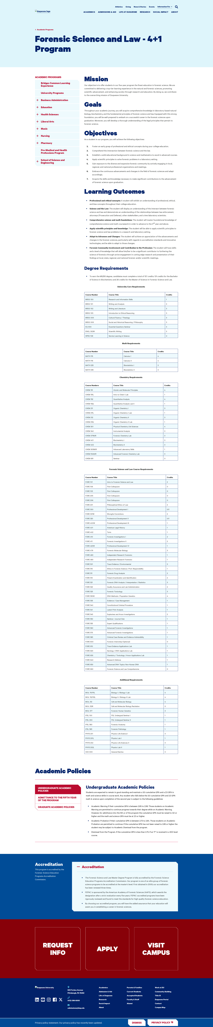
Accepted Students (134, 995)
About (174, 12)
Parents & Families (134, 987)
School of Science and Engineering (53, 161)
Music (44, 128)
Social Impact (160, 12)
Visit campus (156, 949)
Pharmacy (46, 142)
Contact (158, 1003)
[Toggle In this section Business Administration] (37, 100)
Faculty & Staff (133, 999)
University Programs (52, 92)
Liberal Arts (47, 121)
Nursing (45, 135)
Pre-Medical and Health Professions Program (54, 151)
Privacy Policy (160, 1022)
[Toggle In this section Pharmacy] (37, 143)
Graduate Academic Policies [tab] (56, 807)
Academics (89, 12)
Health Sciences (50, 114)
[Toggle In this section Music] (37, 128)
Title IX (158, 995)
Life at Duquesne (128, 12)
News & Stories (140, 7)
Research (145, 12)
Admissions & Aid (107, 12)
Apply (107, 948)
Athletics (119, 7)
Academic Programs (45, 29)
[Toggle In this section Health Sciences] (37, 114)
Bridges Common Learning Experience (55, 84)
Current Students (134, 991)
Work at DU (159, 987)
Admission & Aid (105, 991)
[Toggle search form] (176, 6)
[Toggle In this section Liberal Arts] (37, 121)
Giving (128, 7)
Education (46, 107)
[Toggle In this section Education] (37, 107)
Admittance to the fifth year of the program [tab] (57, 799)
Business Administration (54, 100)
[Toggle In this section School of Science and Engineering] (37, 161)
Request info (58, 949)
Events (152, 7)
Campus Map (160, 1007)
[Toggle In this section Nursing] (37, 136)
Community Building (163, 991)
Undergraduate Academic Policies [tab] (54, 789)
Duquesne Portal (161, 999)
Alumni (130, 1003)
